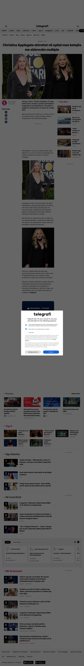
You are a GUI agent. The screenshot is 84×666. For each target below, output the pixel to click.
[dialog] (42, 333)
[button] (42, 332)
